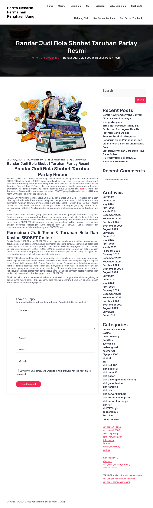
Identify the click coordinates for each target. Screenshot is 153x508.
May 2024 (108, 283)
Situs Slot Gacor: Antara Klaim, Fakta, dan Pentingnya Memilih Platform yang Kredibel (121, 129)
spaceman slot (135, 475)
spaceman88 (110, 411)
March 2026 (110, 211)
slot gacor (109, 376)
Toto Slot (108, 415)
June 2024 (109, 279)
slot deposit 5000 (111, 430)
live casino (109, 343)
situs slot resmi (110, 467)
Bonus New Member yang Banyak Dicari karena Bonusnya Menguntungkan (122, 119)
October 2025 (111, 222)
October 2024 (111, 265)
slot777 (107, 404)
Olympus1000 (110, 354)
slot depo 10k (110, 368)
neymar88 (109, 350)
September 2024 (113, 268)
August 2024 (110, 272)
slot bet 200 (110, 365)
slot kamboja (110, 386)
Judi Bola (76, 6)
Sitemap (100, 6)
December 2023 (112, 294)
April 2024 (109, 286)
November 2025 (112, 218)
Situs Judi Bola (118, 6)
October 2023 (111, 301)
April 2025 (109, 243)
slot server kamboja (114, 394)
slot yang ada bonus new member (119, 478)
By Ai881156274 (35, 160)
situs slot (107, 461)
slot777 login (110, 408)
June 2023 (109, 315)
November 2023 (112, 297)
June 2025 (109, 236)
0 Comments (79, 160)
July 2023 (108, 311)
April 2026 (109, 207)
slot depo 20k (111, 372)
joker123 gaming (110, 433)
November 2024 (112, 261)
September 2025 (113, 225)
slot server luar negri (115, 401)
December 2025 (112, 215)
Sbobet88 (136, 6)
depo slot (107, 443)
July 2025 (108, 232)
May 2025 (108, 240)
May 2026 (108, 204)
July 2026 (108, 197)
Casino (62, 6)
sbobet (83, 189)
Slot (88, 6)
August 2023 (110, 308)
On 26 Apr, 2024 (15, 160)
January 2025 (111, 254)
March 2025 (109, 247)
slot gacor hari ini (113, 383)
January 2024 (111, 290)
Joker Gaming (111, 336)
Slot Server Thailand (131, 18)
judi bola (106, 450)
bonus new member (114, 329)
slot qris (107, 390)
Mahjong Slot (81, 18)
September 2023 (113, 304)
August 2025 (110, 229)
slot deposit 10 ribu (112, 427)
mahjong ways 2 (110, 458)
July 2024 (108, 276)
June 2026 (109, 200)
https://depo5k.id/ (111, 446)
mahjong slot (110, 347)
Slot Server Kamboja (104, 18)
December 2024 (112, 258)
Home (50, 6)
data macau (108, 440)
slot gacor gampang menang (120, 379)
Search (108, 90)
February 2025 (111, 250)
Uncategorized (50, 57)
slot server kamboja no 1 (117, 397)
